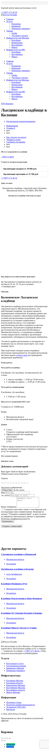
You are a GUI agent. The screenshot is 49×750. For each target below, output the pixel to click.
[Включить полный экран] (7, 738)
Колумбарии (17, 45)
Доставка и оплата (19, 35)
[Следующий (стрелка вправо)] (5, 740)
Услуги (9, 21)
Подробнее (11, 564)
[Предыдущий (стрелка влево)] (2, 740)
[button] (24, 168)
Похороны (16, 24)
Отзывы (10, 128)
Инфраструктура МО (15, 50)
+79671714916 (7, 157)
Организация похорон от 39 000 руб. (20, 169)
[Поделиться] (5, 738)
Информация (12, 126)
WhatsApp (10, 744)
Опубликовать (7, 521)
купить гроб (21, 355)
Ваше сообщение (8, 507)
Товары (9, 31)
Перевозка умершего (20, 28)
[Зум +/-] (10, 738)
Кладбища (16, 40)
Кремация (15, 26)
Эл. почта (5, 495)
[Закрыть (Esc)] (2, 738)
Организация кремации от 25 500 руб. (21, 174)
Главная (9, 19)
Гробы (14, 33)
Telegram (10, 747)
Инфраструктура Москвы (17, 38)
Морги (14, 47)
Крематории (16, 43)
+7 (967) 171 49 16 (31, 651)
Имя (3, 493)
